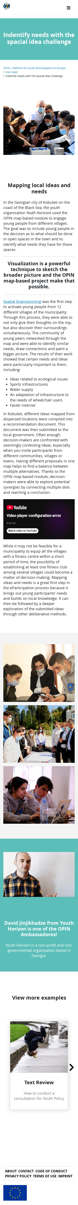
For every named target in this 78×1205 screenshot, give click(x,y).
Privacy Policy (18, 1176)
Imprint (65, 1176)
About (11, 1171)
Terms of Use (45, 1176)
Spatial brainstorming (22, 301)
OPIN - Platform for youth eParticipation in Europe (34, 68)
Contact (26, 1171)
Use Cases (11, 72)
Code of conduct (51, 1171)
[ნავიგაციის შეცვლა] (69, 8)
